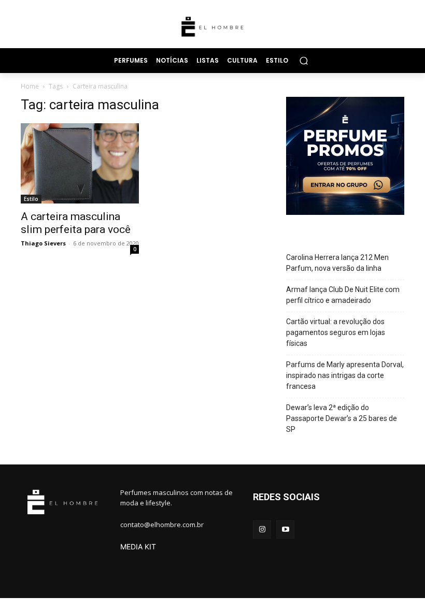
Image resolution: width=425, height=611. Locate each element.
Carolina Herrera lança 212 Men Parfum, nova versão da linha (337, 262)
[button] (303, 60)
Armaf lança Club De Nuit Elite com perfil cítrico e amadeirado (343, 294)
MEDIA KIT (138, 546)
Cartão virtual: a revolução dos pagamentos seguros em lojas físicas (335, 332)
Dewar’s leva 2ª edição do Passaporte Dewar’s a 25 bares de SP (341, 418)
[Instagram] (262, 529)
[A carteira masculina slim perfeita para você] (80, 163)
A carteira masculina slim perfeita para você (76, 223)
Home (30, 86)
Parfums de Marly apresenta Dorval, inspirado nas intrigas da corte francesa (345, 375)
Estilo (31, 198)
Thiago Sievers (43, 243)
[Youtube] (285, 529)
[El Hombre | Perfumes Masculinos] (212, 26)
